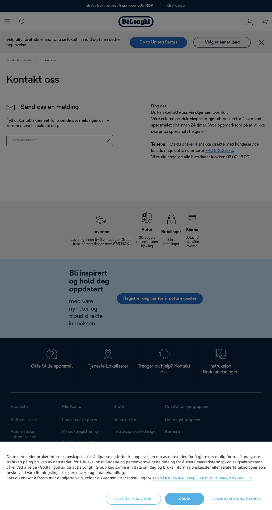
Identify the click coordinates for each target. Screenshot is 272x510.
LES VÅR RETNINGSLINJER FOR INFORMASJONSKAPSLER (202, 478)
